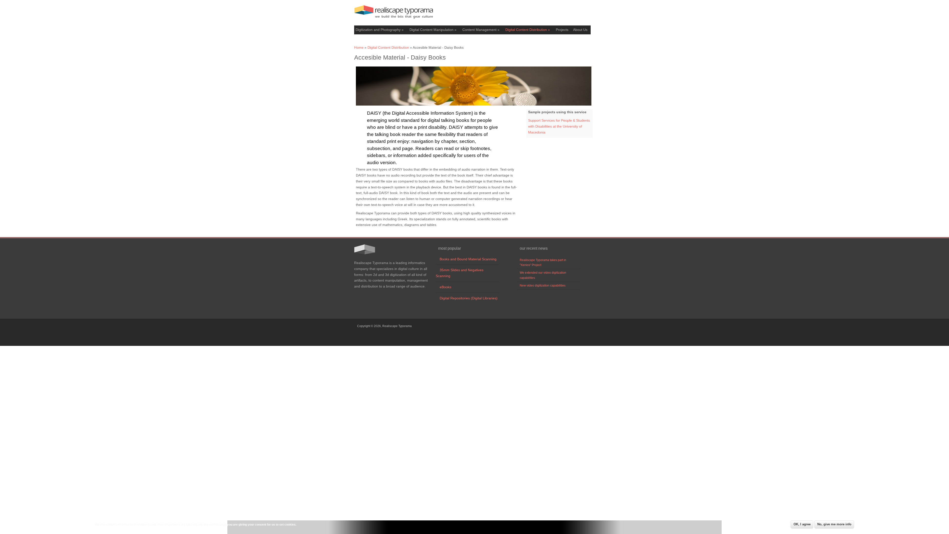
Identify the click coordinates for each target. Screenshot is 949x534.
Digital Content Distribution (527, 30)
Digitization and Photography (380, 30)
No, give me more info (834, 524)
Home (359, 47)
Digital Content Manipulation (433, 30)
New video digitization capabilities (542, 285)
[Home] (393, 20)
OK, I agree (802, 524)
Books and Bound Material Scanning (466, 259)
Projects (562, 30)
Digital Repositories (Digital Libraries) (466, 298)
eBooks (443, 287)
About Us (580, 30)
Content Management (480, 30)
